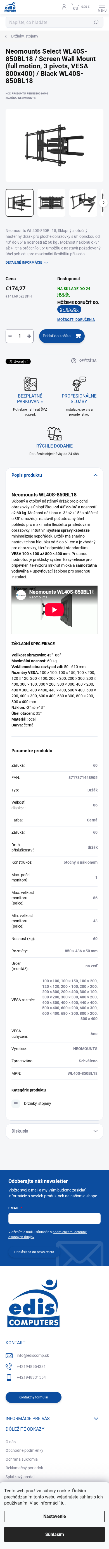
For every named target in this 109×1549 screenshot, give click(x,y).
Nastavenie (54, 1516)
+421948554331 (31, 1366)
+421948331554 (31, 1377)
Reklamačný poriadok (24, 1468)
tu (63, 1503)
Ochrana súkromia (22, 1459)
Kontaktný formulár (33, 1397)
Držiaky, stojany (37, 1103)
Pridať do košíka (57, 336)
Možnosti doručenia (76, 320)
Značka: (20, 97)
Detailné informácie (24, 262)
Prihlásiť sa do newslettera (34, 1252)
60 (95, 832)
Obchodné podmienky (24, 1450)
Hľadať (96, 22)
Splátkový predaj (20, 1477)
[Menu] (102, 7)
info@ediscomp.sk (33, 1355)
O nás (11, 1442)
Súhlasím (54, 1534)
